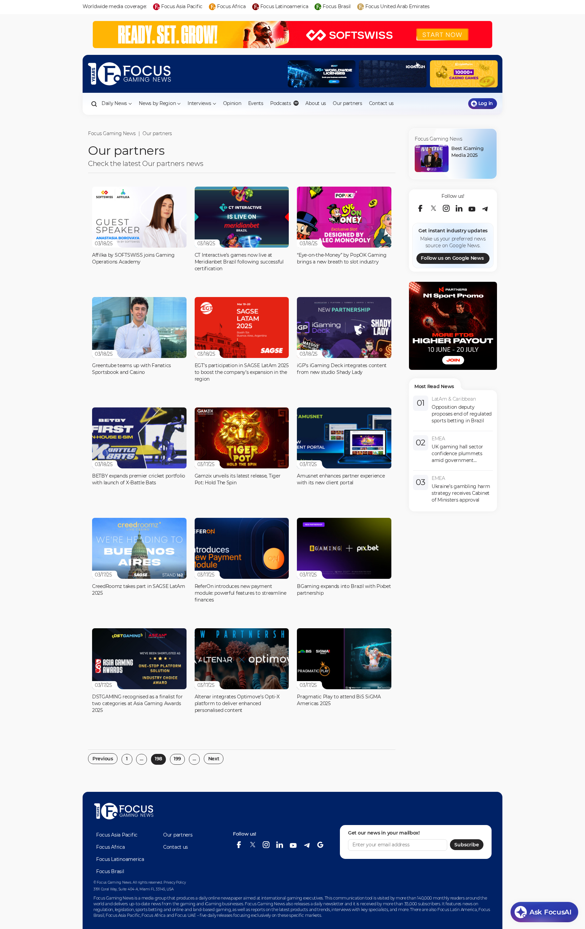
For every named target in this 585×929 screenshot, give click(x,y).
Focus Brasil (110, 871)
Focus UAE (185, 915)
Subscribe (466, 845)
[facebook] (420, 208)
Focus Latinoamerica (120, 859)
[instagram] (446, 208)
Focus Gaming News (111, 133)
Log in (485, 103)
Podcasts (281, 103)
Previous (102, 759)
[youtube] (472, 208)
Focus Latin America (457, 909)
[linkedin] (459, 208)
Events (255, 103)
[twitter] (433, 208)
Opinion (232, 103)
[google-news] (320, 845)
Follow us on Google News (452, 258)
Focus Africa (110, 847)
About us (315, 103)
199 (177, 759)
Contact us (381, 103)
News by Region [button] (157, 103)
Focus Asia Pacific (116, 835)
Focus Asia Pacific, (124, 915)
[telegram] (485, 208)
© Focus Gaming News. (112, 882)
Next (213, 759)
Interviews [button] (199, 103)
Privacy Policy (175, 882)
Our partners (347, 103)
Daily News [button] (114, 103)
